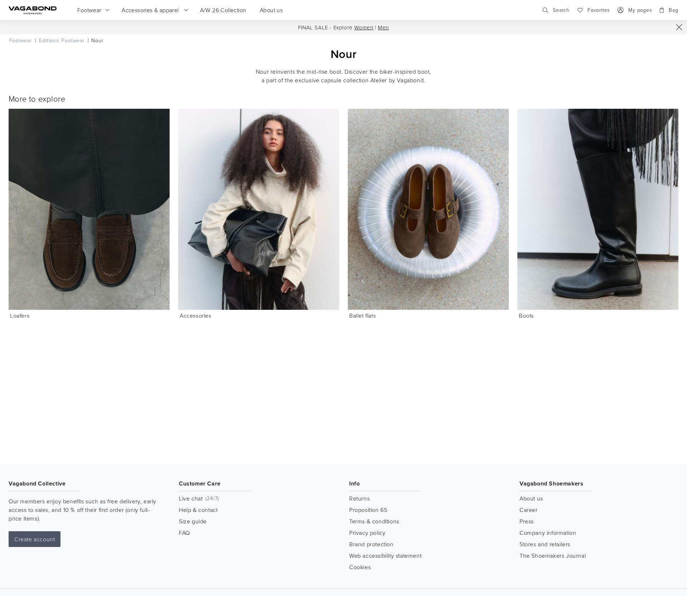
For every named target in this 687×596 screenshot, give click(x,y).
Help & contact (198, 510)
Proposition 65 (368, 510)
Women (363, 27)
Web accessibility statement (385, 556)
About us (531, 498)
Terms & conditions (374, 521)
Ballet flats (362, 315)
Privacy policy (367, 533)
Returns (359, 498)
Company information (548, 533)
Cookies (360, 567)
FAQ (184, 533)
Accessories (195, 315)
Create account (34, 539)
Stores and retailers (545, 544)
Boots (526, 315)
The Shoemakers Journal (553, 556)
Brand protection (371, 544)
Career (529, 510)
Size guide (193, 521)
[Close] (679, 27)
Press (527, 521)
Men (383, 27)
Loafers (19, 315)
